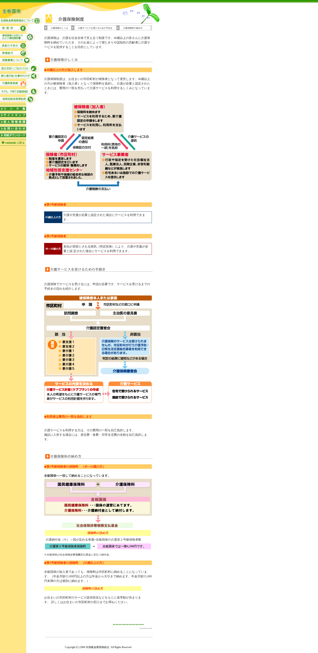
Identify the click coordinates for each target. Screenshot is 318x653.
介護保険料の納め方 (133, 28)
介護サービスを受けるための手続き (95, 28)
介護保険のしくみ (59, 28)
